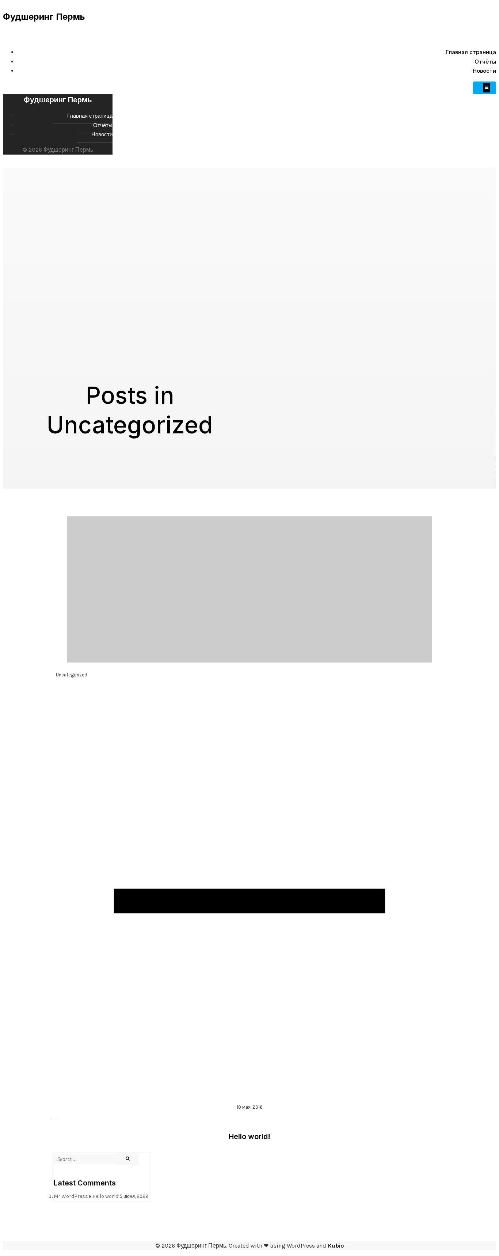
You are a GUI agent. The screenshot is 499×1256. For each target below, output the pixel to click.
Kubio (336, 1245)
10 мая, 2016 (250, 1107)
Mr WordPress (71, 1196)
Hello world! (105, 1196)
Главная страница (471, 52)
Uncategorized (71, 675)
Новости (484, 70)
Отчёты (485, 61)
